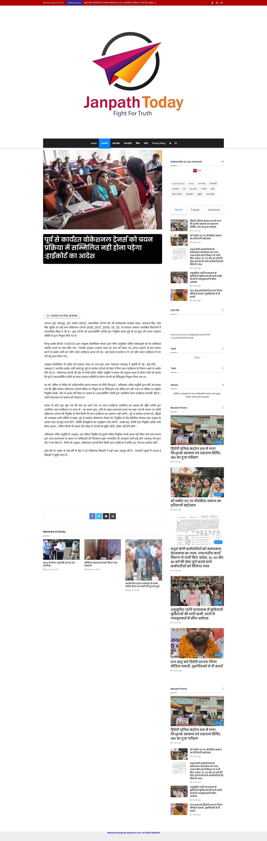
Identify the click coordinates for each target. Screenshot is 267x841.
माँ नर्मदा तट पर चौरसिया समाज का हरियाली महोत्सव (206, 237)
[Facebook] (92, 516)
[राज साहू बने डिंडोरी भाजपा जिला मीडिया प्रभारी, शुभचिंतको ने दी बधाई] (179, 295)
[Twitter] (99, 516)
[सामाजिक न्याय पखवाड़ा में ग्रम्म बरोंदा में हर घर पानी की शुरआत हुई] (143, 560)
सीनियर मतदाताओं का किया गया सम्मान (100, 564)
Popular (195, 209)
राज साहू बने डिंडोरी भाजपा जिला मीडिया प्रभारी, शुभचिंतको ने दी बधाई (206, 293)
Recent (179, 209)
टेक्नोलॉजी (213, 183)
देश (184, 189)
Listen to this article (64, 315)
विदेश (138, 143)
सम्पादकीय (189, 194)
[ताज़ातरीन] (133, 72)
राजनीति (204, 189)
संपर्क (146, 143)
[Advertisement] (102, 286)
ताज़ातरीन (104, 143)
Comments (214, 209)
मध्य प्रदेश (128, 143)
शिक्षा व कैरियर (177, 194)
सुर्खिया (199, 194)
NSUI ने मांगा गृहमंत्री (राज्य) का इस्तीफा (59, 564)
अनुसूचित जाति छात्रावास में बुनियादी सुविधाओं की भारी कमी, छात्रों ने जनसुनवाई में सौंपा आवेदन (206, 277)
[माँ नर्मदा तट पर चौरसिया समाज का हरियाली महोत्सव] (179, 240)
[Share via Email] (106, 516)
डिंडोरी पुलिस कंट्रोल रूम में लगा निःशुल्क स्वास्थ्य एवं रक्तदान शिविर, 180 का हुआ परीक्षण (205, 223)
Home (94, 143)
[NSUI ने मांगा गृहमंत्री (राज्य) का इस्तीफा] (61, 549)
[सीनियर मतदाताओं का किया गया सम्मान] (102, 549)
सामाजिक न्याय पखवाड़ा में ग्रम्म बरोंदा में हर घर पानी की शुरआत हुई (142, 585)
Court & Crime (178, 183)
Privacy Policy (158, 143)
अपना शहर (116, 143)
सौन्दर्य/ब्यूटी (210, 194)
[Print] (113, 516)
